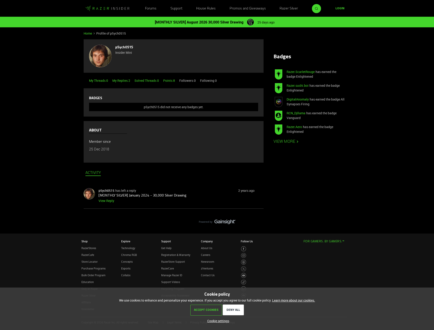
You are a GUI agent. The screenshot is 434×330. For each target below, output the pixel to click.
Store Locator (89, 261)
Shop (84, 241)
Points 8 (169, 80)
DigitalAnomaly (298, 99)
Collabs (125, 275)
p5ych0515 (124, 47)
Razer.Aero (294, 127)
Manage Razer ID (171, 275)
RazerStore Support (173, 261)
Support (176, 8)
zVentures (207, 268)
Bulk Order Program (93, 275)
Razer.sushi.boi (298, 85)
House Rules (206, 8)
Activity (93, 173)
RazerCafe (87, 255)
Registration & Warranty (175, 255)
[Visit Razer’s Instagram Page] (243, 255)
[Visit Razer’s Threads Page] (243, 262)
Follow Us (247, 241)
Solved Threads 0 (147, 80)
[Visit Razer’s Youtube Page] (243, 275)
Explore (125, 241)
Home (88, 33)
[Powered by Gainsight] (217, 223)
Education (87, 282)
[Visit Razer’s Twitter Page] (243, 269)
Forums (150, 8)
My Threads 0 (99, 80)
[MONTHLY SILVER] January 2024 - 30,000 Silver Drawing (142, 195)
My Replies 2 (121, 80)
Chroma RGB (129, 255)
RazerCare (167, 268)
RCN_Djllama (296, 113)
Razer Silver (289, 8)
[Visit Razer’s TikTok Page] (243, 282)
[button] (340, 8)
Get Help (166, 248)
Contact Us (208, 275)
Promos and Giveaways (248, 8)
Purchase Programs (93, 268)
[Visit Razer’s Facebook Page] (243, 249)
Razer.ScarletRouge (301, 72)
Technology (128, 248)
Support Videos (170, 282)
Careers (205, 255)
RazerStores (88, 248)
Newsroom (207, 261)
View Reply (106, 201)
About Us (206, 248)
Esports (125, 268)
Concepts (127, 261)
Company (207, 241)
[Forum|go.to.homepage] (107, 8)
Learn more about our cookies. (293, 300)
